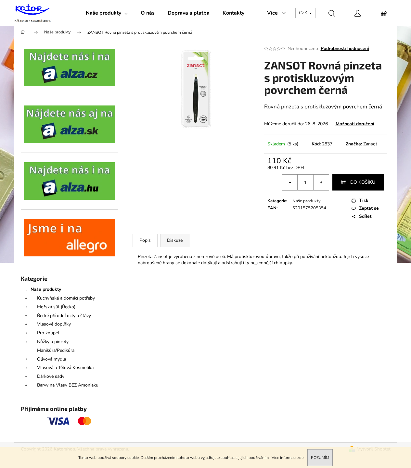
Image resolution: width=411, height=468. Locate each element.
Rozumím (320, 457)
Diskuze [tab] (175, 240)
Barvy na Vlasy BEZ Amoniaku (67, 385)
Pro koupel (48, 333)
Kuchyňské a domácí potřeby (66, 298)
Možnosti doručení (355, 124)
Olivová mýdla (51, 359)
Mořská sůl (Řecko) (56, 307)
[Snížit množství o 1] (290, 182)
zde (300, 457)
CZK (304, 13)
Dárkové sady (50, 376)
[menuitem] (106, 13)
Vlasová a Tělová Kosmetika (65, 367)
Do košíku (362, 182)
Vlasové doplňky (54, 324)
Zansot (370, 144)
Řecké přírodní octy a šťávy (64, 316)
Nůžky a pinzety (53, 342)
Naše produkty (46, 289)
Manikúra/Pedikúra (55, 350)
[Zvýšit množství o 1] (321, 182)
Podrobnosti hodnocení (345, 48)
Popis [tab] (145, 240)
